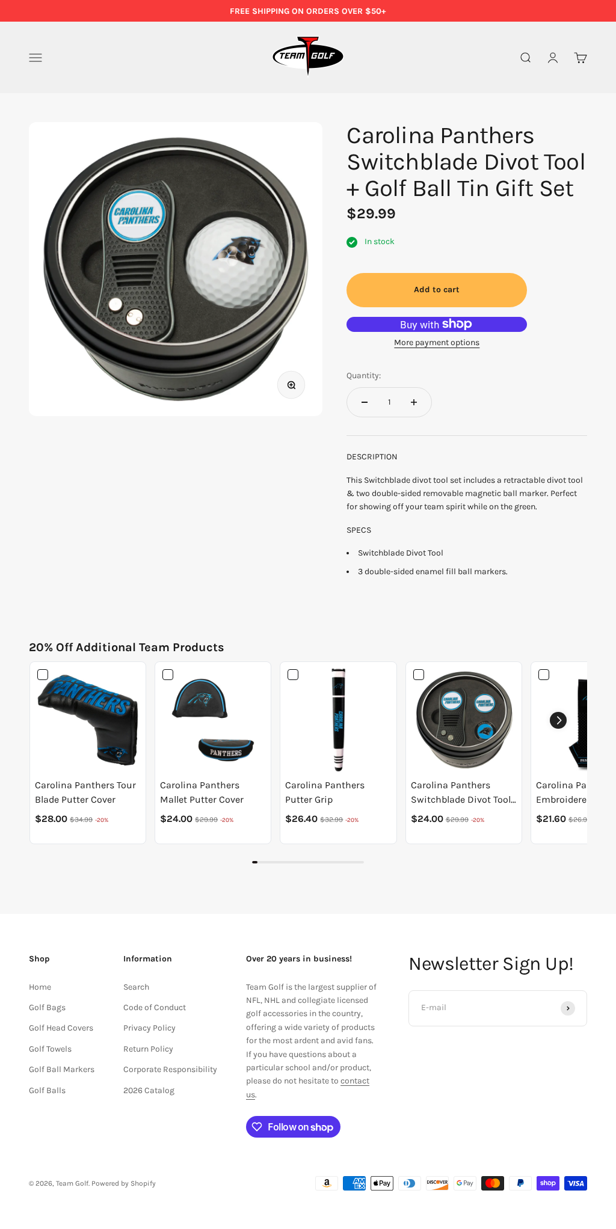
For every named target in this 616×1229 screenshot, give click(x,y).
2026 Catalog (148, 1090)
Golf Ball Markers (61, 1069)
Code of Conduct (154, 1007)
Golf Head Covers (61, 1028)
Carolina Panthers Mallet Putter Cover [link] (202, 792)
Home (40, 987)
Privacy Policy (149, 1028)
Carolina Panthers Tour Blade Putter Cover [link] (85, 792)
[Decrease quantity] (364, 402)
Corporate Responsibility (170, 1069)
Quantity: (363, 375)
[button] (558, 720)
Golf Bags (47, 1007)
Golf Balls (47, 1090)
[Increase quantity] (413, 402)
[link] (88, 720)
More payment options (436, 342)
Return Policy (148, 1049)
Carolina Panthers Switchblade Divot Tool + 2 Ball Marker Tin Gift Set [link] (461, 793)
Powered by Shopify (123, 1183)
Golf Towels (50, 1049)
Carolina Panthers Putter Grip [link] (325, 792)
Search (136, 987)
